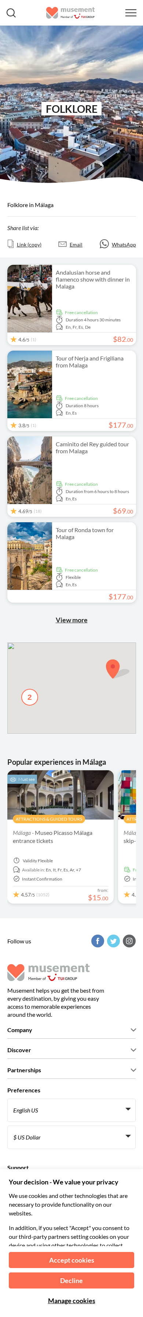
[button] (117, 669)
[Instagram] (128, 941)
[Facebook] (96, 941)
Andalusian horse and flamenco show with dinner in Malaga (93, 279)
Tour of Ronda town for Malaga (85, 533)
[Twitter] (112, 941)
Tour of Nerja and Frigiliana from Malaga (90, 362)
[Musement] (70, 13)
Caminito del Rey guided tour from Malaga (92, 447)
